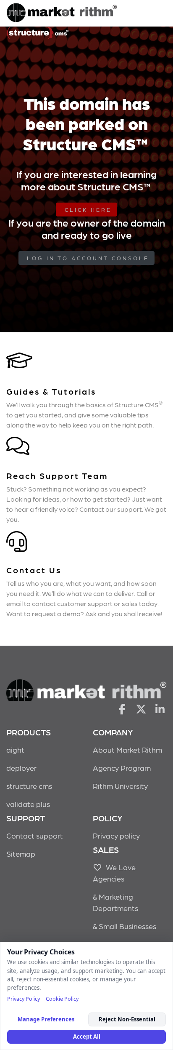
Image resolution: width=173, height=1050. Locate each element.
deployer (21, 767)
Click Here (88, 209)
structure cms (29, 785)
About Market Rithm (127, 749)
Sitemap (20, 853)
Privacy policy (116, 835)
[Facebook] (121, 708)
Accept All (86, 1036)
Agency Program (122, 767)
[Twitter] (141, 708)
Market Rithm (62, 13)
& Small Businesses (124, 926)
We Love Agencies (114, 873)
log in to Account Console (88, 258)
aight (15, 749)
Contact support (34, 835)
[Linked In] (160, 708)
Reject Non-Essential (127, 1019)
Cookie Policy (62, 998)
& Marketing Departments (115, 902)
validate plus (28, 803)
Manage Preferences (46, 1019)
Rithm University (120, 785)
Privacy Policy (23, 998)
